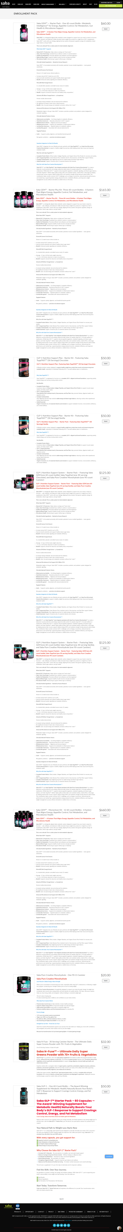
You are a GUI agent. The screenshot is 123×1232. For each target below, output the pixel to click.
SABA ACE (20, 4)
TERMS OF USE (91, 1212)
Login (118, 2)
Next (61, 1199)
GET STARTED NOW (110, 5)
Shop (13, 4)
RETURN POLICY (104, 1212)
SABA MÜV (28, 4)
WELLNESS (62, 4)
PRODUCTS (17, 1212)
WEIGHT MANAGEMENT (47, 4)
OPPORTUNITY (29, 1212)
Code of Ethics (68, 1220)
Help (90, 4)
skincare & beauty (75, 4)
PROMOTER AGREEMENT (76, 1212)
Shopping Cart (106, 2)
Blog (95, 4)
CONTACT (41, 1212)
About (85, 4)
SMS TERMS (61, 1212)
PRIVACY (51, 1212)
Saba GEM (36, 4)
